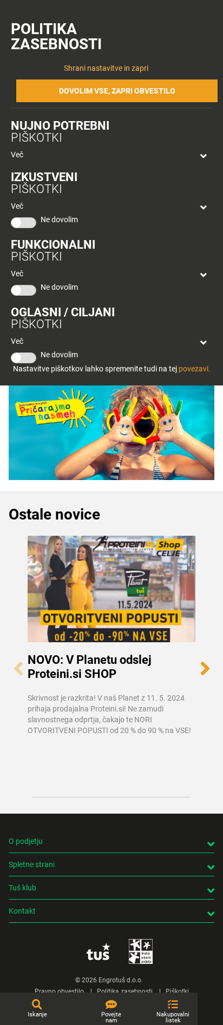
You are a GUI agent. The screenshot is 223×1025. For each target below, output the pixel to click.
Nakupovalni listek (172, 1017)
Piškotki (177, 991)
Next (204, 662)
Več (17, 154)
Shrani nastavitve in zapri (106, 68)
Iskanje (37, 1014)
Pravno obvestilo (59, 991)
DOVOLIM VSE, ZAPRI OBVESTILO (117, 90)
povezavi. (195, 368)
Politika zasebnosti (125, 991)
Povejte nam (111, 1017)
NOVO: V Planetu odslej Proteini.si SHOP (90, 666)
